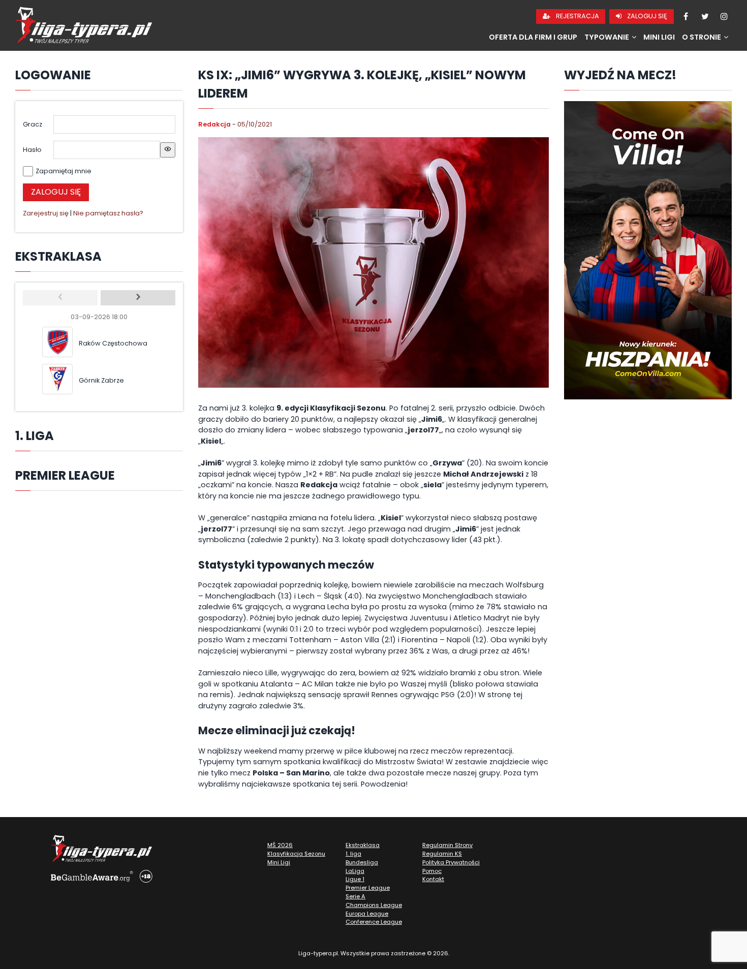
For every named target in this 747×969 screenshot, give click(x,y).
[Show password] (167, 150)
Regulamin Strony (447, 845)
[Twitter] (704, 16)
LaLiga (355, 871)
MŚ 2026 (280, 845)
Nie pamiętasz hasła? (108, 213)
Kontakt (433, 879)
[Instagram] (724, 16)
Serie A (355, 896)
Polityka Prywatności (451, 862)
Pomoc (432, 871)
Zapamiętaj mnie (63, 171)
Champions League (374, 905)
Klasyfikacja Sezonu (296, 854)
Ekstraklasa (363, 845)
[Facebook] (685, 16)
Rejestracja (576, 16)
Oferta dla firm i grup (533, 37)
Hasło (32, 149)
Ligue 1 (355, 879)
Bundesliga (362, 862)
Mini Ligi (659, 37)
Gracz (32, 124)
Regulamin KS (442, 854)
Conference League (374, 922)
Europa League (367, 914)
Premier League (368, 888)
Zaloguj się (646, 16)
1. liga (353, 854)
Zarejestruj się (46, 213)
